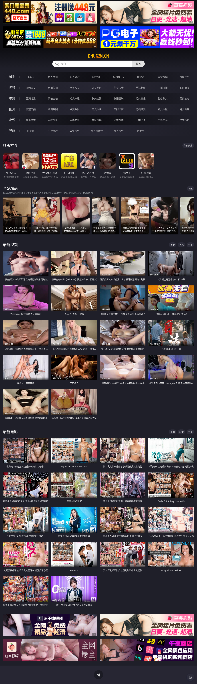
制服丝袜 (119, 98)
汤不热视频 (96, 130)
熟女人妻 (119, 87)
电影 (12, 98)
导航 (12, 131)
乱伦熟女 (163, 98)
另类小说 (141, 120)
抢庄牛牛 (184, 77)
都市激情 (31, 120)
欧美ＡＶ (75, 87)
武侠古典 (97, 120)
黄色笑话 (163, 120)
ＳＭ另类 (184, 87)
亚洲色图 (53, 109)
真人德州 (53, 77)
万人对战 (75, 77)
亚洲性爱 (31, 98)
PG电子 (31, 77)
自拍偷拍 (53, 87)
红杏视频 (119, 130)
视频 (12, 88)
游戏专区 (97, 77)
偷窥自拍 (31, 109)
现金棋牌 (163, 77)
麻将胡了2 (118, 77)
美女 (172, 244)
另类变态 (184, 98)
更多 (190, 244)
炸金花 (140, 77)
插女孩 (30, 130)
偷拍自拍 (53, 98)
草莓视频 (75, 130)
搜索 (138, 63)
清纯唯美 (141, 109)
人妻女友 (75, 120)
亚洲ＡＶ (31, 87)
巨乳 (181, 244)
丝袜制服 (141, 87)
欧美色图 (75, 109)
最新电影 (10, 431)
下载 (190, 188)
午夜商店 (53, 130)
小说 (12, 120)
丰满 (172, 431)
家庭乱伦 (53, 120)
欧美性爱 (97, 98)
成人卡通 (75, 98)
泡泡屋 (140, 130)
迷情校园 (119, 120)
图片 (12, 109)
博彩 (12, 77)
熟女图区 (163, 109)
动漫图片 (97, 109)
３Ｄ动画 (97, 87)
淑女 (181, 431)
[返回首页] (190, 677)
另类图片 (184, 109)
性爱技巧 (184, 120)
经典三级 (141, 98)
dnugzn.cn (98, 56)
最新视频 (10, 244)
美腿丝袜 (119, 109)
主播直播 (163, 87)
